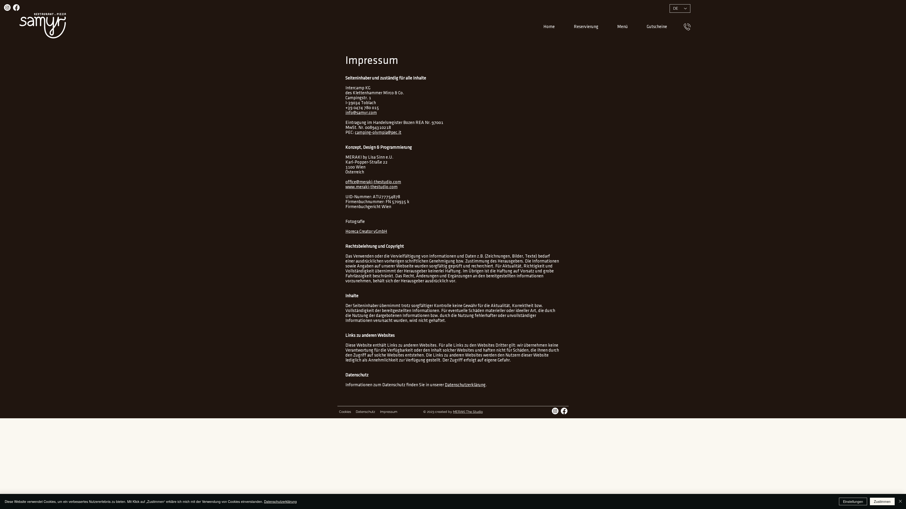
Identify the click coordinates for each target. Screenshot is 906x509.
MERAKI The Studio (468, 412)
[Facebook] (16, 7)
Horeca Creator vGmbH (366, 232)
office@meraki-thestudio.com (373, 182)
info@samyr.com (361, 113)
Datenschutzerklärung (465, 385)
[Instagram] (7, 7)
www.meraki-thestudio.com (371, 187)
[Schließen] (900, 501)
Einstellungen (853, 501)
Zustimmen (882, 501)
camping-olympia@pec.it (378, 133)
